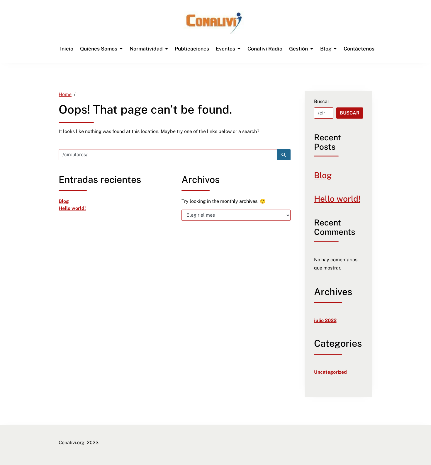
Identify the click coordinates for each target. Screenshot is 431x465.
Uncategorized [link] (330, 372)
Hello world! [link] (72, 208)
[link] (214, 23)
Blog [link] (64, 201)
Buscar (321, 101)
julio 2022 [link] (325, 320)
